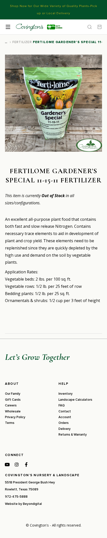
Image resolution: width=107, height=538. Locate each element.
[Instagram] (16, 464)
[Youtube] (7, 464)
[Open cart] (99, 26)
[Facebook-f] (26, 464)
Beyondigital (32, 504)
